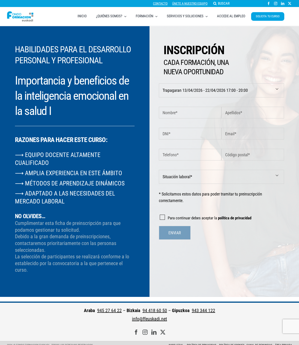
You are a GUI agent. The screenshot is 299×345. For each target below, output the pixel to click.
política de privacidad (234, 218)
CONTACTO (160, 3)
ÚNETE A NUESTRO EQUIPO (189, 3)
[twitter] (289, 3)
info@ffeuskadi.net (149, 319)
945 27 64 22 (109, 310)
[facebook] (268, 3)
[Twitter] (162, 332)
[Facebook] (136, 332)
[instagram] (275, 3)
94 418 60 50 (154, 310)
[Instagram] (145, 332)
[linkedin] (282, 3)
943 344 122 (203, 310)
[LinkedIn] (154, 332)
